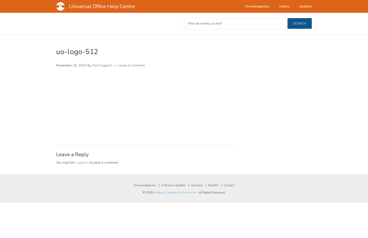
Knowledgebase (145, 185)
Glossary (197, 185)
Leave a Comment (131, 65)
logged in (82, 162)
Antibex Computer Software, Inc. (175, 192)
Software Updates (173, 185)
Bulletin (213, 185)
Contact (229, 185)
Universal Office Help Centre (102, 6)
